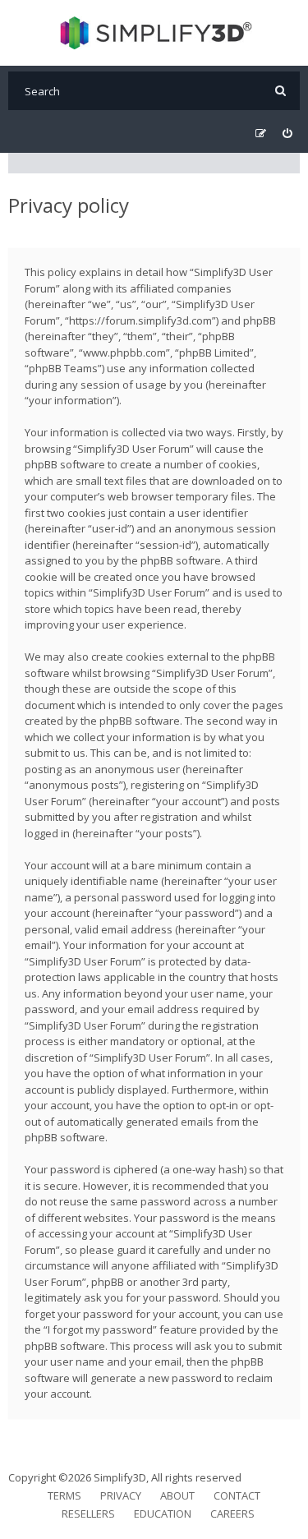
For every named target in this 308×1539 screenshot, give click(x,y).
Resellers (88, 1513)
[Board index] (154, 32)
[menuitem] (287, 133)
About (177, 1495)
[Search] (280, 90)
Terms (64, 1495)
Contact (237, 1495)
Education (162, 1513)
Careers (232, 1513)
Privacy (120, 1495)
